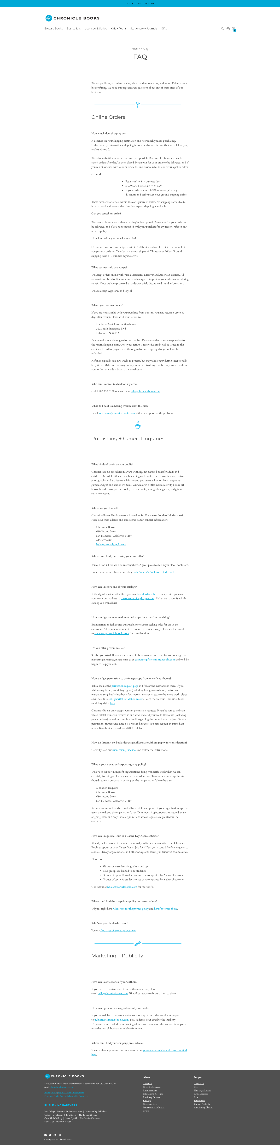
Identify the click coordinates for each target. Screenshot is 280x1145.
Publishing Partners (151, 1097)
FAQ (196, 1086)
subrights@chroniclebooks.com (126, 699)
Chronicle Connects (152, 1086)
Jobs (196, 1097)
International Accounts (153, 1093)
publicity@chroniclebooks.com (111, 1019)
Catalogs (147, 1100)
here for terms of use (165, 908)
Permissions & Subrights (153, 1107)
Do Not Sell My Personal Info (71, 1092)
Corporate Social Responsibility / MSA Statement (66, 1096)
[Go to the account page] (228, 29)
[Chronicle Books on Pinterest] (54, 1135)
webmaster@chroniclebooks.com (116, 413)
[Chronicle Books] (72, 18)
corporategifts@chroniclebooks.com (155, 659)
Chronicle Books (65, 1139)
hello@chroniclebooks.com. (61, 1086)
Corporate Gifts (150, 1103)
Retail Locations (201, 1093)
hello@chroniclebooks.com (145, 391)
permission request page (124, 685)
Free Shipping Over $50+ (140, 3)
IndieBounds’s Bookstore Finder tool (153, 572)
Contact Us (199, 1083)
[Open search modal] (223, 29)
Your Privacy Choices (203, 1107)
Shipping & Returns (202, 1090)
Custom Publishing (202, 1103)
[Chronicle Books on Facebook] (45, 1135)
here (112, 703)
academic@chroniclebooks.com (111, 633)
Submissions (199, 1100)
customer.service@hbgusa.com (137, 598)
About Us (147, 1083)
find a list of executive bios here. (118, 930)
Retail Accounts (150, 1090)
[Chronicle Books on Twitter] (50, 1135)
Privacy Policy (50, 1092)
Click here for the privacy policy (131, 908)
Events (146, 1110)
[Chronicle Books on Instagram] (59, 1135)
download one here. (148, 594)
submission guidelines (124, 750)
